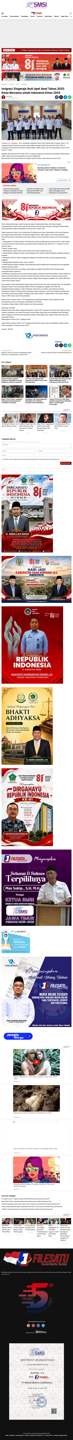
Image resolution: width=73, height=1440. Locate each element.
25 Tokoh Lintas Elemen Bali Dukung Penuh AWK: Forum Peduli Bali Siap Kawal (35, 191)
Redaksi (12, 1435)
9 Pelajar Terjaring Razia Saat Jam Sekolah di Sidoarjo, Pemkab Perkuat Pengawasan (27, 1209)
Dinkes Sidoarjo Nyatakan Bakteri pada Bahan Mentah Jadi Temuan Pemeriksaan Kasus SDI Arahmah (32, 1206)
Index (7, 1435)
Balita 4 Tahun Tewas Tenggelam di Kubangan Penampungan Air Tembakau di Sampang (12, 400)
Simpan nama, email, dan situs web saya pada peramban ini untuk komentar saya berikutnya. (31, 459)
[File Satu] (36, 13)
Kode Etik (32, 1435)
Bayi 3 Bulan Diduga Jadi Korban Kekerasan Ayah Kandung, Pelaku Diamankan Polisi (27, 1201)
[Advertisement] (36, 33)
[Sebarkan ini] (57, 97)
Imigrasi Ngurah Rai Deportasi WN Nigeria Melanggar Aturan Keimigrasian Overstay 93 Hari (59, 191)
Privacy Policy (48, 1435)
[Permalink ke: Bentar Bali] (3, 97)
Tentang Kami (20, 1435)
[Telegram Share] (65, 97)
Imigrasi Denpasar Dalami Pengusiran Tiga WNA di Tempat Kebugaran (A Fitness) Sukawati (13, 191)
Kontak (27, 1435)
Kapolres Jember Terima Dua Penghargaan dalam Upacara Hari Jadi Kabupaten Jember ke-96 (17, 352)
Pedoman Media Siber (60, 1435)
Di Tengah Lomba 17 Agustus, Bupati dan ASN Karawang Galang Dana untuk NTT (26, 1199)
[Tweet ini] (61, 97)
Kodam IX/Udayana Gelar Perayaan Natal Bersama (56, 351)
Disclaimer (39, 1435)
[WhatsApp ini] (69, 97)
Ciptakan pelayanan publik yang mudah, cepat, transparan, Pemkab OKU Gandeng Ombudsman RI (31, 1204)
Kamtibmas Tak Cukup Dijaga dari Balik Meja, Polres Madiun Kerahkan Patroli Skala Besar (36, 400)
